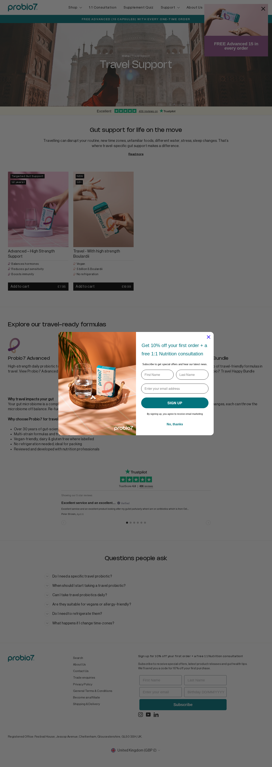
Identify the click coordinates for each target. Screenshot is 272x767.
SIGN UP (174, 402)
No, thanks (175, 424)
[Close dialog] (208, 337)
